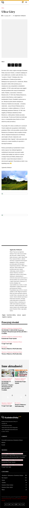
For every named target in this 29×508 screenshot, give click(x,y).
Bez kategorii (4, 347)
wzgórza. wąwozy (7, 317)
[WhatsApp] (19, 65)
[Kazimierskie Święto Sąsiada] (21, 373)
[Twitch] (16, 504)
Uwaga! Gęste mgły (7, 343)
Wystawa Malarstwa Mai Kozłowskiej (12, 348)
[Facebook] (9, 65)
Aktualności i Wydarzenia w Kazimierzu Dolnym (12, 328)
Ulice (3, 8)
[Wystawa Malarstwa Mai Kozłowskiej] (21, 397)
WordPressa (24, 497)
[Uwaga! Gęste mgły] (8, 397)
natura (19, 315)
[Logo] (3, 2)
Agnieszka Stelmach (20, 15)
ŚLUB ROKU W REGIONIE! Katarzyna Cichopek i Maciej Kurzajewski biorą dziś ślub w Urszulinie (14, 331)
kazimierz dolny (11, 315)
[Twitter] (12, 65)
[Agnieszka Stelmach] (5, 280)
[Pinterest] (16, 65)
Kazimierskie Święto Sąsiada (9, 338)
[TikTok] (12, 504)
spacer (24, 315)
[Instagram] (9, 504)
